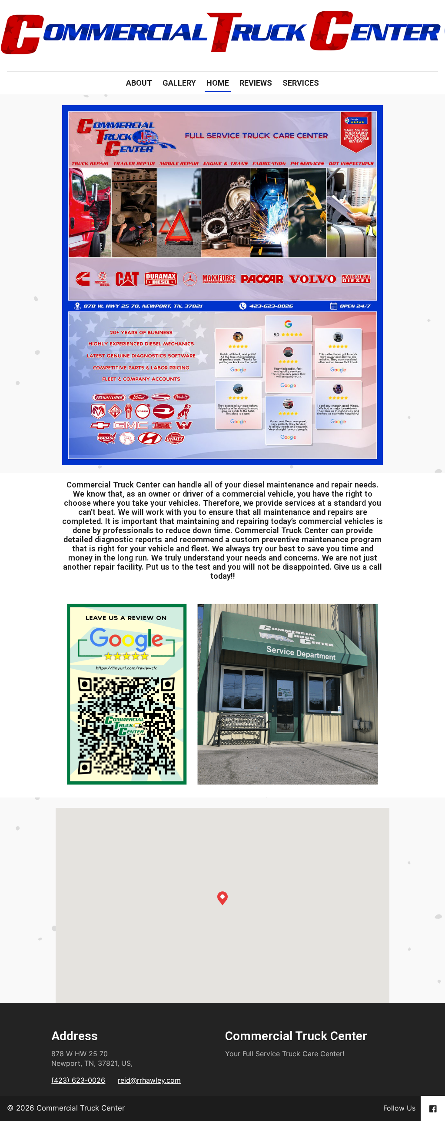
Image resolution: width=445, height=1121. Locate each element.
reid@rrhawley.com (149, 1080)
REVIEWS (255, 82)
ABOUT (139, 82)
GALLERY (179, 82)
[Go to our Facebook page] (433, 1108)
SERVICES (300, 82)
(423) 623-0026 (78, 1080)
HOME (217, 82)
